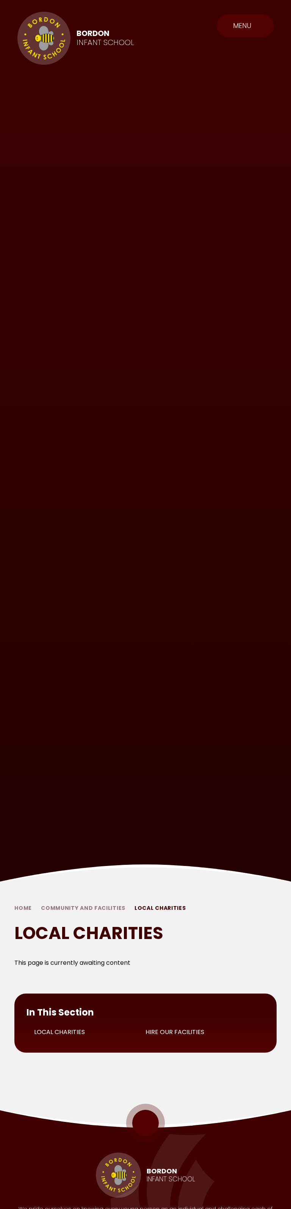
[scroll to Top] (145, 1123)
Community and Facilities (83, 908)
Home (23, 908)
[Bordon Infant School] (43, 38)
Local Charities (160, 908)
